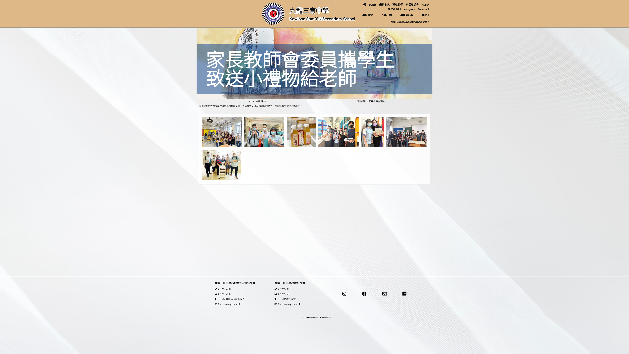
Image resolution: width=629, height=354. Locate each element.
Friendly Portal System (316, 317)
